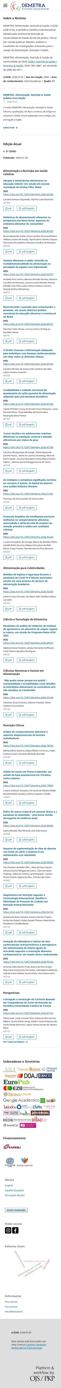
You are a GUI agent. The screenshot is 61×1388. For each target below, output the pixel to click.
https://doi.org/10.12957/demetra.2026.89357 (28, 642)
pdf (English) (27, 208)
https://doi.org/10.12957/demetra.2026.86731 (28, 324)
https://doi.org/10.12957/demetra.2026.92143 (28, 912)
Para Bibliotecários (14, 1311)
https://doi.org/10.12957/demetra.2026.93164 (28, 961)
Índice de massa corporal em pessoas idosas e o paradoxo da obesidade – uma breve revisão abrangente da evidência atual (30, 815)
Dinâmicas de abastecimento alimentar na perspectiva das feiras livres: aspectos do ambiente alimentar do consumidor (27, 220)
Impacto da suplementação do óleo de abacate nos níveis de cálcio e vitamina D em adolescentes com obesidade (29, 852)
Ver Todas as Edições (14, 1041)
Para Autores (11, 1306)
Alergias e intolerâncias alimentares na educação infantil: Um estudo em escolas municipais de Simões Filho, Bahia (26, 184)
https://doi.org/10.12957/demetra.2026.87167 (28, 1013)
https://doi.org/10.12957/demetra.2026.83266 (28, 194)
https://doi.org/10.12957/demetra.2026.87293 (28, 364)
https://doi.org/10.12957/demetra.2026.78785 (28, 745)
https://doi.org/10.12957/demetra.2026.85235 (28, 231)
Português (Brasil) (15, 1195)
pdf (10, 208)
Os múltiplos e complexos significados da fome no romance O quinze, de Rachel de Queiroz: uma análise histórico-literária (29, 483)
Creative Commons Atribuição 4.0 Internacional (28, 1346)
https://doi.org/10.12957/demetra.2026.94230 (28, 536)
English (9, 1185)
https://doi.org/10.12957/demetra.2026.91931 (28, 493)
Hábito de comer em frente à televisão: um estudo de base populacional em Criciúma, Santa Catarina (27, 775)
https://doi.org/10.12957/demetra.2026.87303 (28, 403)
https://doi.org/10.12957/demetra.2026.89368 (28, 825)
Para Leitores (11, 1301)
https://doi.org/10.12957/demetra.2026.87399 (28, 447)
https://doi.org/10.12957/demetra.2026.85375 (28, 274)
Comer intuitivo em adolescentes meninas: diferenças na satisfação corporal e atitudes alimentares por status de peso (27, 436)
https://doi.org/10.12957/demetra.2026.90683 (28, 862)
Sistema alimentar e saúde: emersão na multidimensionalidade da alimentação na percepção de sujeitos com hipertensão (27, 264)
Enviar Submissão (16, 1210)
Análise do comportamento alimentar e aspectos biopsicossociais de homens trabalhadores (25, 735)
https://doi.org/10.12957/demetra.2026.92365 (28, 591)
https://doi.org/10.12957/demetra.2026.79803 (28, 785)
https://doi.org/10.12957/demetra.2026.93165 (28, 697)
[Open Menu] (5, 5)
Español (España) (14, 1190)
